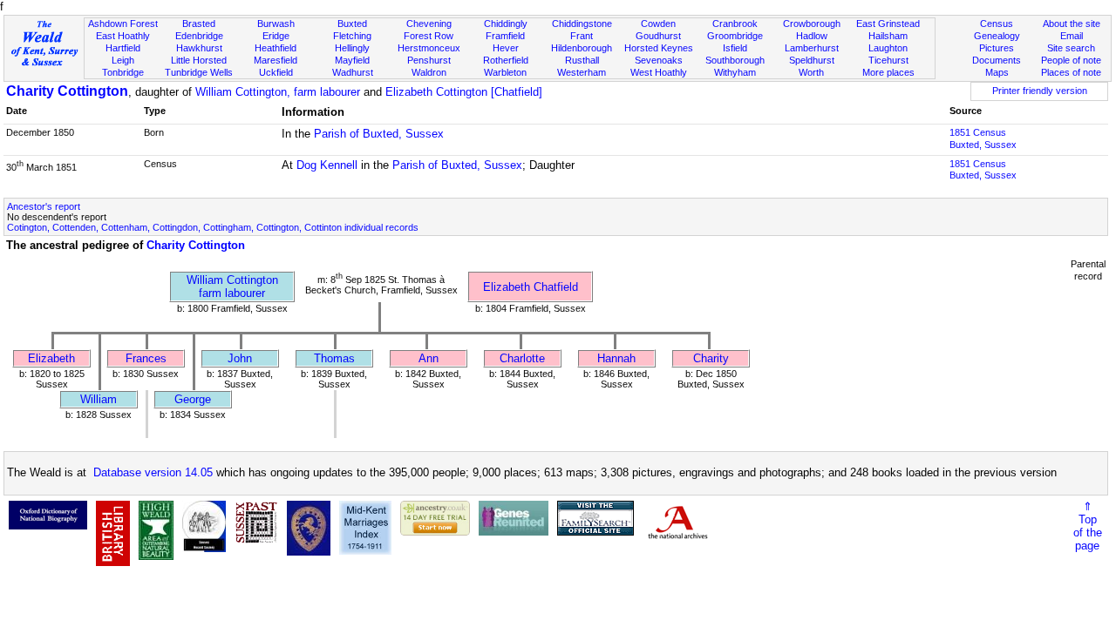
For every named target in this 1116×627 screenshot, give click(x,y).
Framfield (505, 35)
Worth (811, 72)
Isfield (735, 48)
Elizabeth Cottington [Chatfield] (463, 91)
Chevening (429, 23)
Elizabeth (51, 358)
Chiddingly (505, 23)
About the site (1071, 23)
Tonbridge (123, 72)
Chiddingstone (582, 23)
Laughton (888, 48)
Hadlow (811, 35)
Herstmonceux (429, 48)
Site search (1071, 48)
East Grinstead (888, 23)
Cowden (658, 23)
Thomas (334, 358)
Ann (428, 358)
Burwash (276, 23)
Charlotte (522, 358)
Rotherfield (505, 60)
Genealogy (997, 35)
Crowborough (811, 23)
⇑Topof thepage (1087, 526)
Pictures (996, 48)
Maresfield (275, 60)
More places (888, 72)
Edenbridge (199, 35)
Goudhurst (658, 35)
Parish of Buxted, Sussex (379, 133)
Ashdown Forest (123, 23)
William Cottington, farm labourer (277, 91)
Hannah (616, 358)
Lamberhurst (812, 48)
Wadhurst (352, 72)
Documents (996, 60)
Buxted (352, 23)
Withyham (735, 72)
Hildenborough (581, 48)
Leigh (123, 60)
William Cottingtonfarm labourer (232, 286)
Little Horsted (199, 60)
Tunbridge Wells (199, 72)
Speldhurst (811, 60)
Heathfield (275, 48)
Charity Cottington (67, 91)
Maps (997, 72)
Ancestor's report (43, 206)
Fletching (352, 35)
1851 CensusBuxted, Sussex (983, 138)
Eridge (275, 35)
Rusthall (582, 60)
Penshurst (429, 60)
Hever (506, 48)
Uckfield (276, 72)
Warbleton (505, 72)
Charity (711, 358)
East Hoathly (123, 35)
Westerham (581, 72)
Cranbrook (735, 23)
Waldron (429, 72)
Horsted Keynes (658, 48)
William (98, 399)
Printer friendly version (1039, 90)
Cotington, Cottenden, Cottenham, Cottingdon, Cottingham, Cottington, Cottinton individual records (212, 227)
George (192, 399)
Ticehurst (888, 60)
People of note (1071, 60)
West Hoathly (658, 72)
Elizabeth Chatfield (530, 286)
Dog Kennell (326, 165)
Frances (146, 358)
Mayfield (352, 60)
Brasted (198, 23)
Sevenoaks (659, 60)
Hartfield (122, 48)
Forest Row (428, 35)
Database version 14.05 (153, 472)
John (240, 358)
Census (996, 23)
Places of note (1071, 72)
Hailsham (888, 35)
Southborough (735, 60)
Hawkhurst (199, 48)
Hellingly (352, 48)
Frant (581, 35)
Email (1071, 35)
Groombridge (735, 35)
